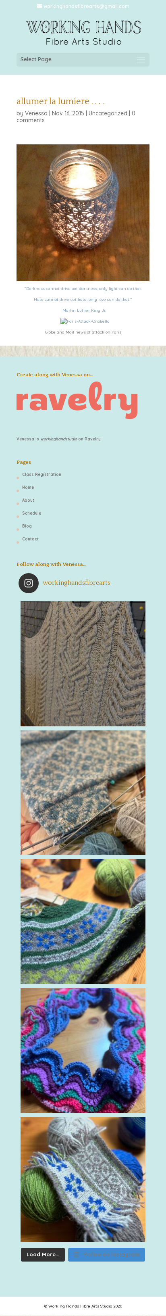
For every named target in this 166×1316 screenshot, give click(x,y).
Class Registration (41, 474)
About (28, 500)
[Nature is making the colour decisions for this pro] (83, 921)
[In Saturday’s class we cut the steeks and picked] (83, 792)
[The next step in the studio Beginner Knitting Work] (83, 1050)
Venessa (36, 113)
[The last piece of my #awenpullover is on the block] (83, 663)
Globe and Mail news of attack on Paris (83, 332)
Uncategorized (108, 113)
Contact (30, 539)
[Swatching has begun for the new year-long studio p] (83, 1179)
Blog (27, 526)
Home (28, 487)
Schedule (31, 513)
